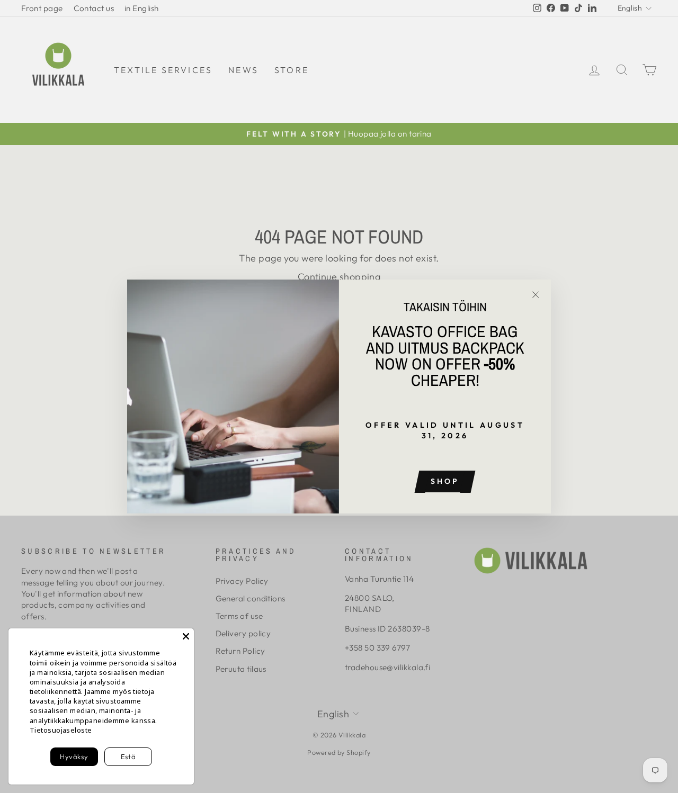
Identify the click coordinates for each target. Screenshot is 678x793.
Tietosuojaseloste (61, 730)
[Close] (186, 636)
